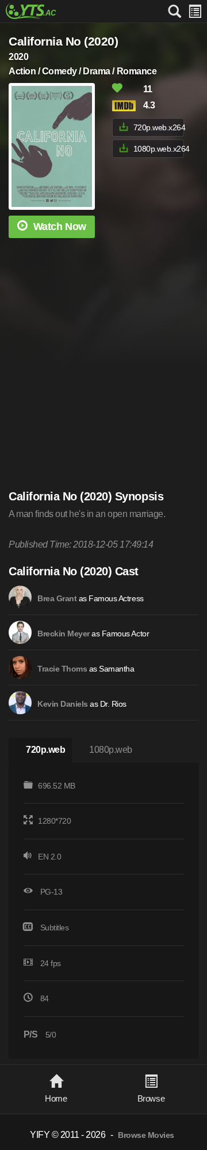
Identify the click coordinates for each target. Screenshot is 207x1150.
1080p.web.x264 (158, 148)
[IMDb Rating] (126, 105)
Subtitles (54, 927)
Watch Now (59, 226)
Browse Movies (146, 1135)
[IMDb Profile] (20, 597)
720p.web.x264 (158, 127)
